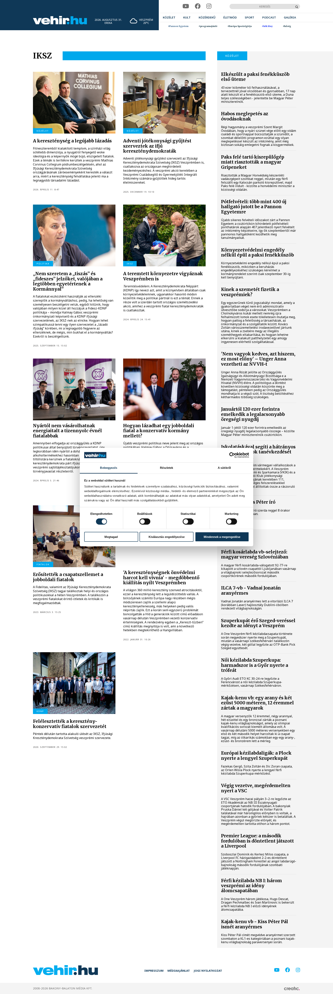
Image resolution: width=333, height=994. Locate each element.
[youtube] (185, 6)
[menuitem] (169, 17)
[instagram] (208, 6)
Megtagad (111, 536)
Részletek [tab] (166, 467)
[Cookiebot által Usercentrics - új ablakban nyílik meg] (232, 455)
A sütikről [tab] (224, 467)
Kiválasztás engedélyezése (167, 536)
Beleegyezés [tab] (108, 467)
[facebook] (198, 6)
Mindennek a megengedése (222, 536)
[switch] (144, 521)
